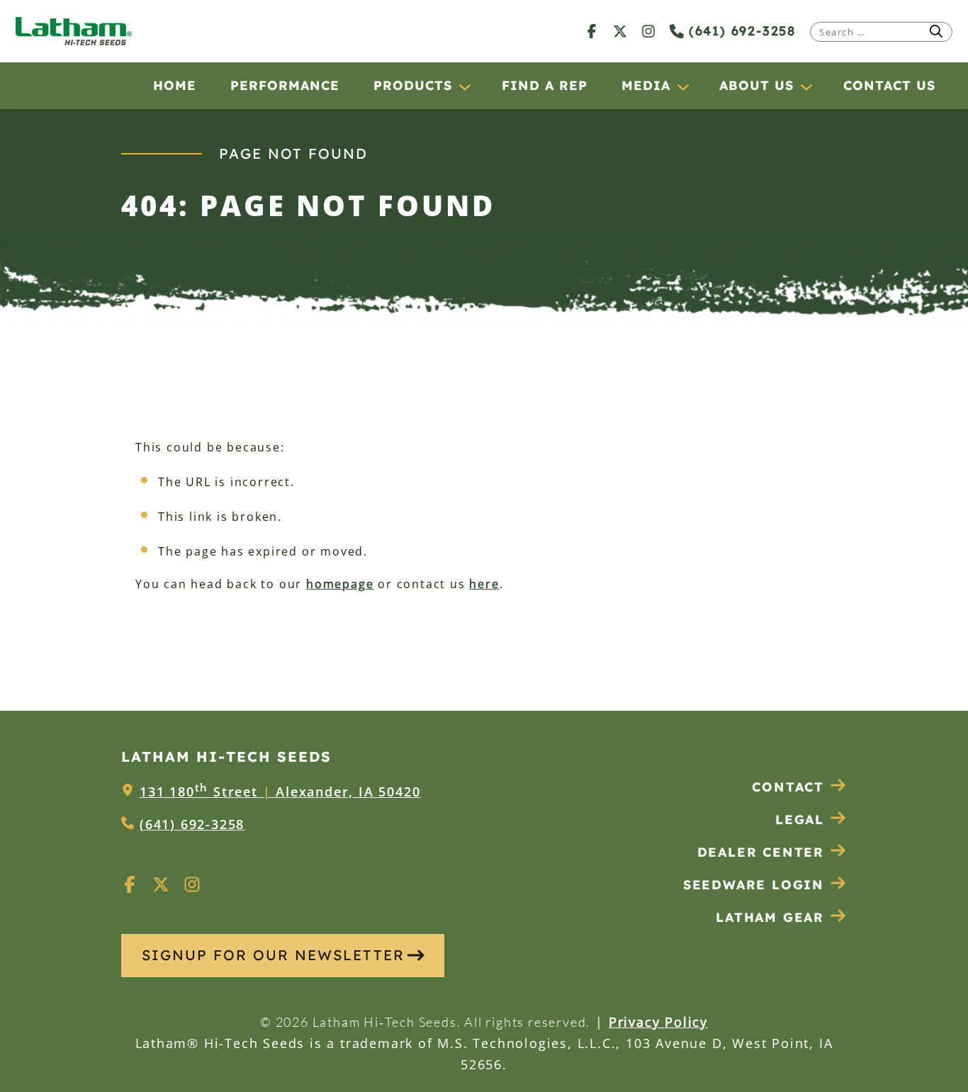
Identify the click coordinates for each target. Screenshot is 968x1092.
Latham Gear (770, 917)
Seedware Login (753, 885)
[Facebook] (592, 31)
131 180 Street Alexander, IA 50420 (280, 791)
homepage (339, 584)
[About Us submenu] (805, 86)
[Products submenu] (464, 86)
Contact (788, 787)
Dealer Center (760, 852)
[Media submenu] (682, 86)
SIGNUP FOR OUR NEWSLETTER (273, 955)
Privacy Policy (658, 1021)
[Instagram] (648, 31)
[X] (620, 31)
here (484, 584)
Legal (799, 819)
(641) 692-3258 (740, 31)
